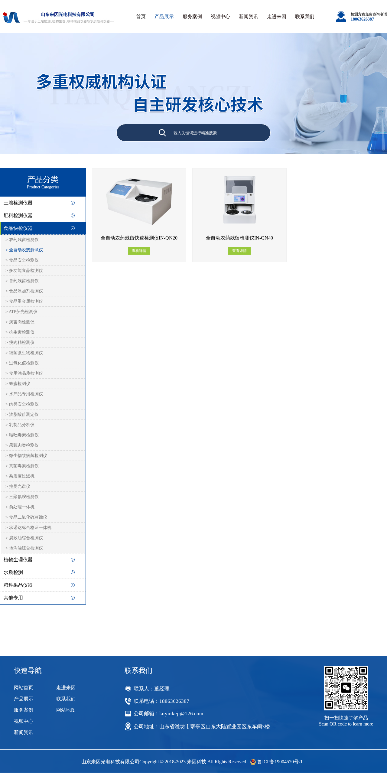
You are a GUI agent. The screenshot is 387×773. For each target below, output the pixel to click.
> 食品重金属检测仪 (24, 301)
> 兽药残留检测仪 (22, 281)
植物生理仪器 (18, 559)
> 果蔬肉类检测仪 (22, 445)
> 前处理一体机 (19, 507)
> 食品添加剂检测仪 (24, 291)
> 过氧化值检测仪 (22, 363)
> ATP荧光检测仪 (21, 311)
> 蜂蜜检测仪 (17, 383)
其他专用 (13, 597)
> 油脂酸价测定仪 (22, 414)
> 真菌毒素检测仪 (22, 466)
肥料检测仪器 (18, 215)
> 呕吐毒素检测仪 (22, 435)
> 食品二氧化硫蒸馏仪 (26, 517)
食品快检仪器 (18, 228)
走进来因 (276, 16)
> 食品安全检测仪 (22, 260)
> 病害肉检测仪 (19, 322)
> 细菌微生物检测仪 (24, 353)
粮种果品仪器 (18, 585)
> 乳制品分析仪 (19, 424)
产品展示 (164, 16)
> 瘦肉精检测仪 (19, 342)
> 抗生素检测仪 (19, 332)
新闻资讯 (248, 16)
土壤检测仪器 (18, 202)
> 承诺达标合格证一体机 (28, 527)
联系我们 (304, 16)
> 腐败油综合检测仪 (24, 538)
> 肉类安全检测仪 (22, 404)
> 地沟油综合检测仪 (24, 548)
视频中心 (220, 16)
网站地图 (66, 710)
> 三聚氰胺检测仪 (22, 496)
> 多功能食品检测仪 (24, 270)
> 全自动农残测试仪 (24, 250)
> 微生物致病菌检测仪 (26, 455)
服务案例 (192, 16)
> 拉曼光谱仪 (17, 486)
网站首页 (23, 687)
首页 (141, 16)
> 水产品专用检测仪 (24, 394)
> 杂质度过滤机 (19, 476)
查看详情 (139, 251)
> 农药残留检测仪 (22, 239)
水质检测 (13, 572)
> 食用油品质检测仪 (24, 373)
